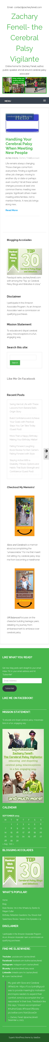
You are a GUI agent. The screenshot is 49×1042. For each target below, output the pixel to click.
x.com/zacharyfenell (13, 976)
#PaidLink (13, 986)
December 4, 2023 (16, 1020)
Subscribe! (9, 688)
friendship (27, 116)
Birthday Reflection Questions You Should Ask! (21, 915)
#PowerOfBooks (30, 1009)
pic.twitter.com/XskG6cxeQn (22, 1012)
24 (23, 836)
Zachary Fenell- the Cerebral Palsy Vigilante (24, 37)
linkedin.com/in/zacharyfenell (25, 972)
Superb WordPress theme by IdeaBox (24, 1037)
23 (17, 836)
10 (23, 828)
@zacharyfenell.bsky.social (22, 968)
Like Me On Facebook (21, 378)
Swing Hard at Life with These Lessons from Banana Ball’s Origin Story (24, 408)
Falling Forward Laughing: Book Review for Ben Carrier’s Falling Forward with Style (24, 450)
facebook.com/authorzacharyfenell (27, 961)
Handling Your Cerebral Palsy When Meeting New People (19, 146)
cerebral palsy (14, 116)
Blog (4, 904)
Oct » (11, 844)
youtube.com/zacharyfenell (23, 957)
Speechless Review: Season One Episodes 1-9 (21, 919)
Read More (12, 210)
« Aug (4, 844)
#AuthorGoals (15, 1009)
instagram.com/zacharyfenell (26, 964)
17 (23, 832)
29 (11, 840)
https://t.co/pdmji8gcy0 (32, 986)
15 (11, 832)
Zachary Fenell (25, 158)
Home (4, 900)
